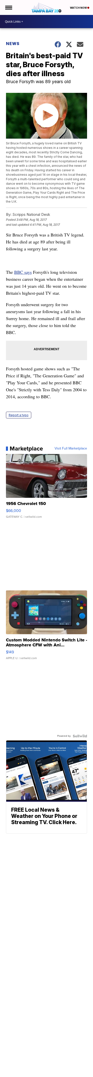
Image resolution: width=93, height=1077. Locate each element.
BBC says (23, 272)
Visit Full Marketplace (71, 448)
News (13, 43)
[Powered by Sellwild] (80, 736)
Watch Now (78, 7)
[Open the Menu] (8, 7)
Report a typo (19, 415)
